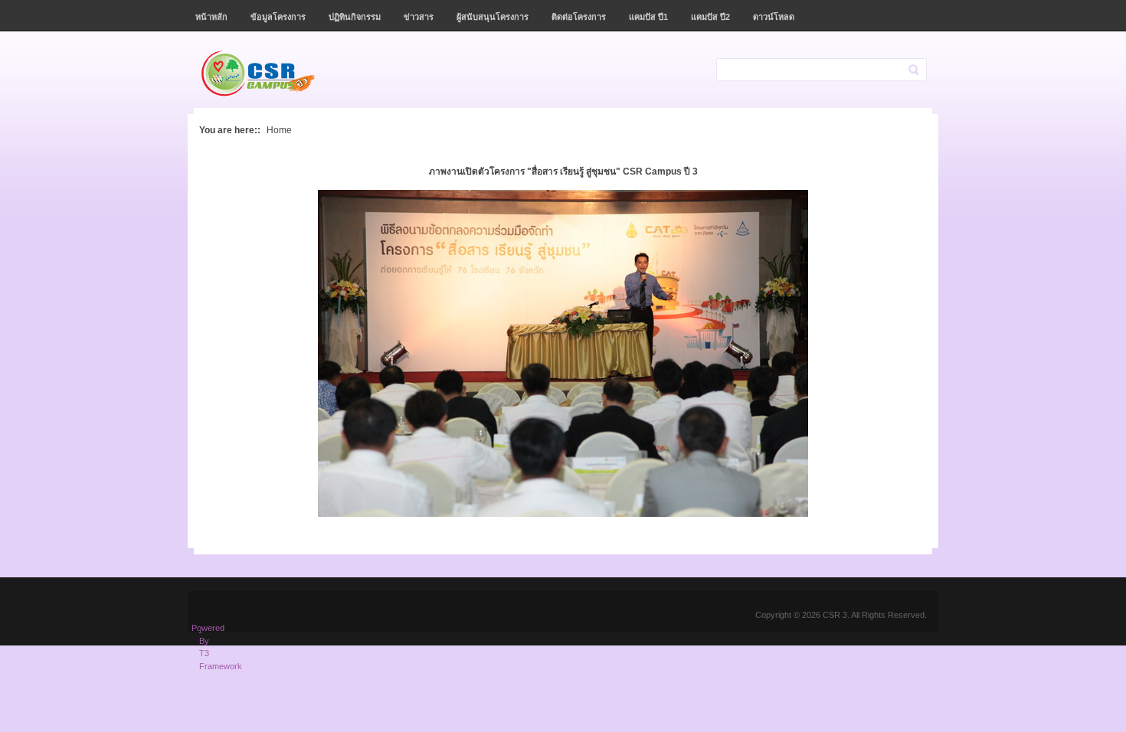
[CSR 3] (273, 73)
